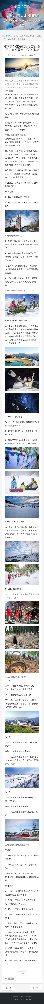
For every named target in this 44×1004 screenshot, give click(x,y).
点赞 (22, 973)
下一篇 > (36, 987)
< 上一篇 (7, 987)
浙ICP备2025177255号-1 (22, 999)
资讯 (16, 35)
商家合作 (27, 996)
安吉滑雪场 (22, 6)
